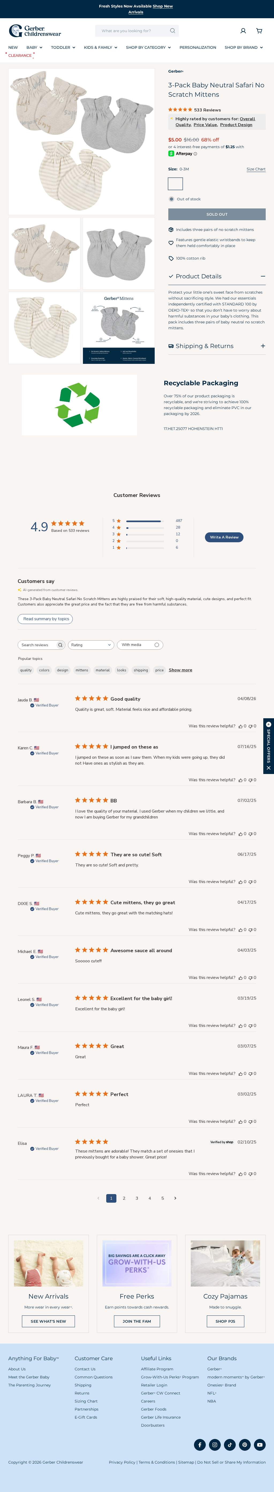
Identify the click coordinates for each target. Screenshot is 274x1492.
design (62, 670)
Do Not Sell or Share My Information (231, 1462)
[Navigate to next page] (175, 1198)
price (159, 670)
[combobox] (137, 31)
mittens (82, 670)
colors (44, 670)
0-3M (176, 185)
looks (121, 670)
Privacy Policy (122, 1462)
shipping (141, 670)
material (103, 670)
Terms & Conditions (157, 1462)
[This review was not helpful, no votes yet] (250, 726)
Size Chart (256, 169)
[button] (268, 746)
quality (26, 670)
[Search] (172, 31)
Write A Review (224, 537)
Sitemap (186, 1462)
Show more (180, 670)
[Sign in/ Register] (243, 31)
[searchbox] (36, 645)
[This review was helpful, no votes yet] (240, 726)
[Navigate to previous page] (98, 1198)
